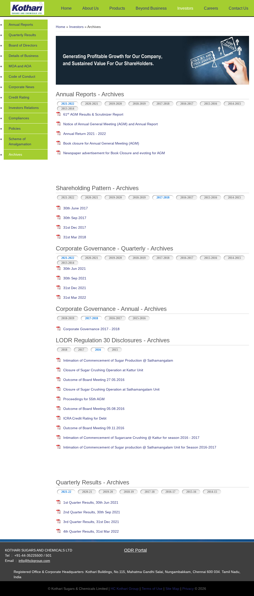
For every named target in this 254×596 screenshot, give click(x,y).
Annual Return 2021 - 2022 (84, 134)
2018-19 (129, 492)
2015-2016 (210, 103)
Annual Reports (21, 24)
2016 (98, 349)
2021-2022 (67, 103)
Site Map (172, 589)
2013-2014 (67, 108)
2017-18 (150, 492)
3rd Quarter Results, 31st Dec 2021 (91, 522)
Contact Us (238, 8)
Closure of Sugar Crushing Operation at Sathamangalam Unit (111, 389)
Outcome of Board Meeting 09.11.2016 (93, 428)
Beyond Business (151, 8)
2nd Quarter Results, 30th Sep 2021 (91, 512)
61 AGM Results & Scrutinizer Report (93, 114)
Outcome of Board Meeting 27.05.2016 (94, 380)
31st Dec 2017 (74, 227)
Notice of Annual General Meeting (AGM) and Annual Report (110, 124)
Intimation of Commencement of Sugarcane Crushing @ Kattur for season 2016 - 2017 (131, 438)
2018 (64, 349)
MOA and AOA (20, 66)
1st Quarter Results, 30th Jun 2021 (90, 502)
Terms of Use (152, 589)
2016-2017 (186, 103)
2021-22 (68, 492)
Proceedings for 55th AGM (84, 399)
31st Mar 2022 (74, 297)
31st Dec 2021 (74, 288)
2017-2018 (163, 103)
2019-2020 (115, 103)
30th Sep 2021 (74, 278)
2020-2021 (91, 103)
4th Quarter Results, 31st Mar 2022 (91, 531)
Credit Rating (19, 97)
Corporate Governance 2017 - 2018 (91, 329)
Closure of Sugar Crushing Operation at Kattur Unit (103, 370)
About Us (90, 8)
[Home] (27, 8)
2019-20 (108, 492)
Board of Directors (23, 45)
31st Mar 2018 (74, 237)
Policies (15, 128)
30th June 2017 (75, 208)
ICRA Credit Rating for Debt (84, 418)
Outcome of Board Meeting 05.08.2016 (94, 409)
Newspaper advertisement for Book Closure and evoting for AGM (114, 153)
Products (117, 8)
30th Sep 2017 (74, 218)
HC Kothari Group (125, 589)
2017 (81, 349)
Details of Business (23, 56)
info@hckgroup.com (34, 561)
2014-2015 (234, 103)
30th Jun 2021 (74, 269)
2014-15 (212, 492)
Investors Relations (24, 108)
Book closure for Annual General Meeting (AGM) (101, 143)
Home (66, 8)
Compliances (19, 118)
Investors (185, 8)
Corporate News (21, 87)
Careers (211, 8)
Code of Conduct (22, 76)
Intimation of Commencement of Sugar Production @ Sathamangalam (118, 360)
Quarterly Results (22, 35)
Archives (15, 154)
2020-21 (87, 492)
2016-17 (170, 492)
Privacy (188, 589)
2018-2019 (139, 103)
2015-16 (191, 492)
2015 (115, 349)
